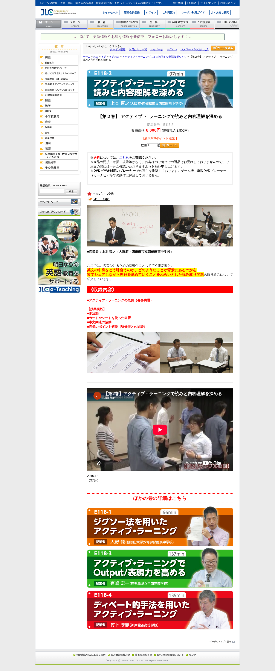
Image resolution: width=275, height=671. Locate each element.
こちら (124, 157)
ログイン (151, 12)
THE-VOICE (227, 24)
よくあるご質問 (220, 12)
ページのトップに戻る (137, 641)
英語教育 (114, 56)
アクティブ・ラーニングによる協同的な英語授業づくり (154, 56)
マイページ (156, 49)
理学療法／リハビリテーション (127, 24)
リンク (190, 654)
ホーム (48, 24)
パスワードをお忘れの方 (194, 49)
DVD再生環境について (169, 654)
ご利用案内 (168, 12)
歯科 (153, 24)
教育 (101, 24)
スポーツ (75, 24)
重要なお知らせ (141, 654)
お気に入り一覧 (138, 49)
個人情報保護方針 (118, 654)
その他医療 (202, 24)
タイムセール (110, 12)
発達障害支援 (178, 24)
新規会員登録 (132, 12)
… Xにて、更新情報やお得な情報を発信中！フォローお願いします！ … (132, 37)
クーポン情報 (117, 49)
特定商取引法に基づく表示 (89, 654)
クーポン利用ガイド (193, 12)
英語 (103, 56)
